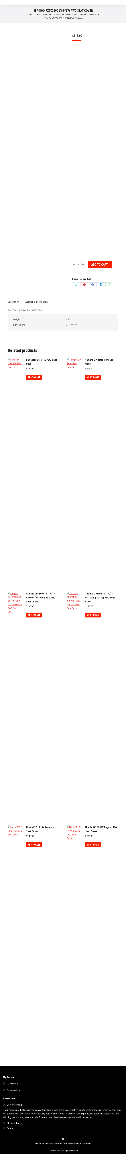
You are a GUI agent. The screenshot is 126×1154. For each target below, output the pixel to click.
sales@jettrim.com (74, 1110)
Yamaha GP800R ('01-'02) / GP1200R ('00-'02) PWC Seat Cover (100, 597)
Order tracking (13, 1090)
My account (12, 1083)
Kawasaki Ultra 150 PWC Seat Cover (41, 361)
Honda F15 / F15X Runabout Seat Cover (40, 829)
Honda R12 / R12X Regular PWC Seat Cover (101, 829)
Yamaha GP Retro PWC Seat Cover (99, 361)
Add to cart (99, 264)
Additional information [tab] (36, 301)
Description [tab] (13, 301)
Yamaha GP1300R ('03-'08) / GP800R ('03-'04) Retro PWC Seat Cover (40, 597)
